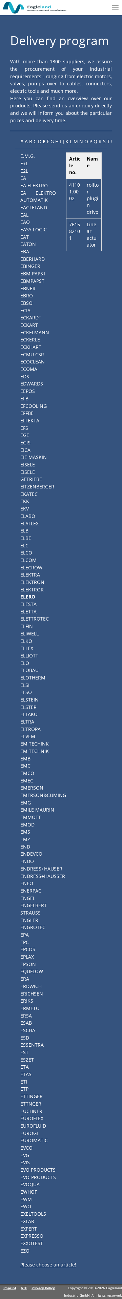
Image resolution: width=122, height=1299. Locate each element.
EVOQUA (30, 1184)
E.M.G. (27, 156)
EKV (24, 508)
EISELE (27, 464)
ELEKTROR (32, 589)
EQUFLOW (31, 971)
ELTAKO (29, 714)
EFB (24, 398)
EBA (24, 251)
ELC (24, 545)
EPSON (28, 964)
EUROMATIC (34, 1140)
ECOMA (28, 369)
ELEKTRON (32, 582)
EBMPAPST (32, 281)
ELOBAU (29, 670)
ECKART (29, 325)
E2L (24, 171)
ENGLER (29, 920)
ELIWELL (29, 633)
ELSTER (28, 707)
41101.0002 (74, 192)
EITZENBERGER (37, 486)
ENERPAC (30, 890)
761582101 (74, 231)
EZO (24, 1251)
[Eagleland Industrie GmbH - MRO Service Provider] (35, 7)
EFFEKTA (29, 420)
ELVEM (27, 736)
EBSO (26, 303)
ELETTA (28, 611)
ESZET (27, 1059)
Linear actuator (92, 234)
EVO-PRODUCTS (38, 1177)
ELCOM (28, 560)
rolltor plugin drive (93, 198)
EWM (26, 1199)
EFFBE (27, 413)
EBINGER (30, 266)
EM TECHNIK (34, 751)
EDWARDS (31, 383)
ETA (24, 1067)
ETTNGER (30, 1104)
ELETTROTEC (34, 618)
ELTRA (27, 721)
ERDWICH (31, 986)
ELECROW (31, 567)
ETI (23, 1081)
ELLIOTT (29, 655)
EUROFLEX (31, 1118)
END (25, 846)
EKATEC (29, 494)
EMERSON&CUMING (43, 795)
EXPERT (28, 1228)
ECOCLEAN (32, 361)
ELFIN (26, 626)
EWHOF (28, 1192)
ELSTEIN (29, 699)
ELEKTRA (30, 574)
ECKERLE (30, 339)
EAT (24, 237)
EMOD (27, 824)
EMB (25, 758)
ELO (24, 663)
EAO (25, 222)
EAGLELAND (33, 207)
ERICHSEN (31, 993)
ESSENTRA (32, 1045)
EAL (24, 215)
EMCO (27, 773)
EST (24, 1052)
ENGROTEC (32, 927)
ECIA (25, 310)
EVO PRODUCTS (38, 1170)
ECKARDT (30, 317)
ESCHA (27, 1030)
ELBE (25, 538)
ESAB (26, 1023)
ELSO (26, 692)
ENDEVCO (31, 854)
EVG (24, 1155)
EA (23, 178)
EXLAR (27, 1221)
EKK (24, 501)
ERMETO (30, 1008)
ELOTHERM (32, 677)
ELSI (24, 685)
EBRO (26, 295)
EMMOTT (30, 817)
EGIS (25, 442)
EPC (24, 942)
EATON (28, 244)
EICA (25, 450)
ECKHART (30, 347)
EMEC (26, 780)
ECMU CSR (32, 354)
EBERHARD (32, 259)
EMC (25, 765)
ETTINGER (31, 1096)
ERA (24, 979)
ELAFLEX (29, 523)
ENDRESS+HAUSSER (42, 876)
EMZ (25, 839)
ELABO (27, 516)
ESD (24, 1037)
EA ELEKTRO (34, 185)
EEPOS (27, 391)
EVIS (25, 1162)
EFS (24, 428)
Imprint (9, 1287)
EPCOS (27, 949)
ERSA (26, 1015)
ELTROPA (30, 729)
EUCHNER (31, 1111)
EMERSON (31, 787)
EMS (25, 832)
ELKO (26, 641)
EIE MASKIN (33, 457)
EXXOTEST (31, 1243)
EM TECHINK (34, 743)
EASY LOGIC (33, 229)
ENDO (27, 861)
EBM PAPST (33, 273)
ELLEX (26, 648)
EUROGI (29, 1133)
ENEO (26, 883)
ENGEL (27, 898)
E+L (24, 163)
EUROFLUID (33, 1126)
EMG (25, 802)
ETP (24, 1089)
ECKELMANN (34, 332)
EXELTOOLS (33, 1214)
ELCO (26, 552)
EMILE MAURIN (37, 809)
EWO (25, 1206)
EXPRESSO (31, 1236)
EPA (24, 934)
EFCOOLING (33, 406)
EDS (24, 376)
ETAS (26, 1074)
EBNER (28, 288)
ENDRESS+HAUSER (41, 868)
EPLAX (27, 957)
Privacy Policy (43, 1287)
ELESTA (28, 604)
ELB (24, 530)
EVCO (26, 1148)
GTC (24, 1287)
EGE (24, 435)
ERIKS (26, 1001)
